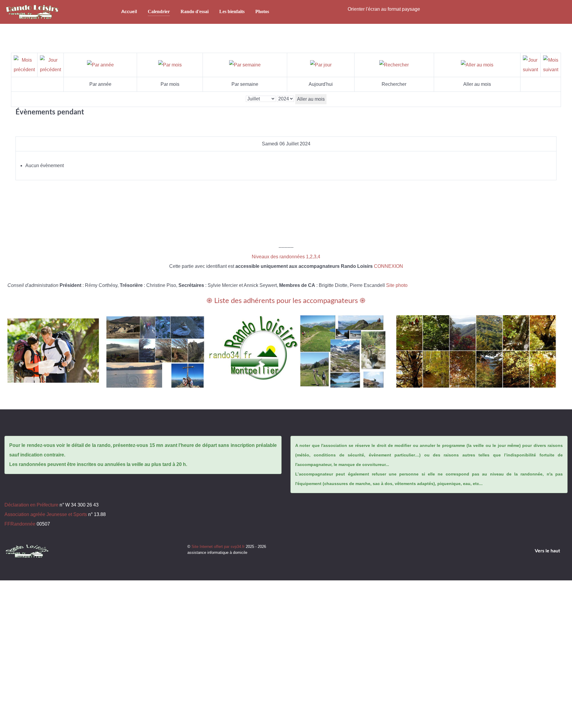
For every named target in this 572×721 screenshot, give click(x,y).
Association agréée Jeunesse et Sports (45, 514)
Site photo (397, 285)
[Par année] (100, 64)
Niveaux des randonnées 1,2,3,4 (286, 256)
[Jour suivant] (530, 64)
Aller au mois (311, 99)
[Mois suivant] (550, 64)
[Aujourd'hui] (321, 64)
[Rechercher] (394, 64)
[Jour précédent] (50, 64)
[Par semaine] (245, 64)
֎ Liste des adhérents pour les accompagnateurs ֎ (286, 300)
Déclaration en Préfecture (31, 504)
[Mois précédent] (24, 64)
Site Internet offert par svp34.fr (219, 546)
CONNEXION (388, 266)
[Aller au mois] (477, 64)
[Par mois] (170, 64)
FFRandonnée (19, 523)
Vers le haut (548, 550)
